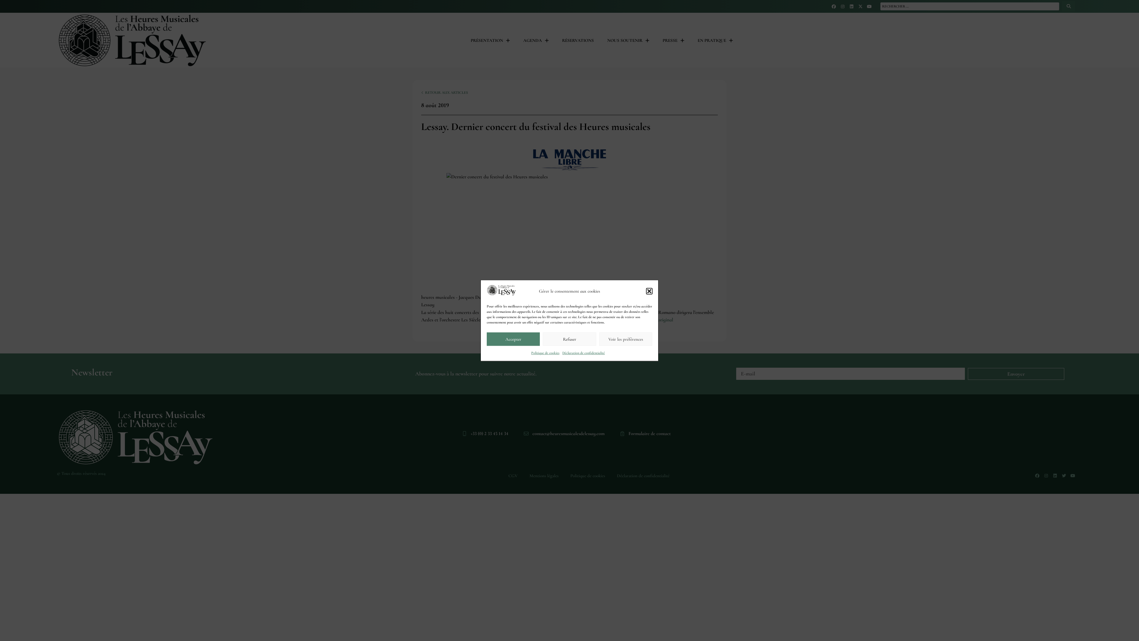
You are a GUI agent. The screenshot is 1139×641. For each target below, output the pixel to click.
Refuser (569, 339)
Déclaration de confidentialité (583, 353)
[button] (649, 291)
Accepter (513, 339)
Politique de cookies (545, 353)
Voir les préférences (625, 339)
